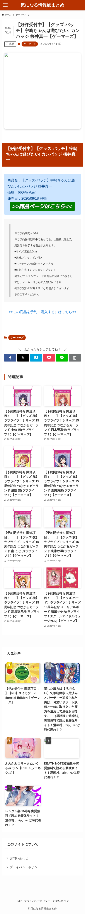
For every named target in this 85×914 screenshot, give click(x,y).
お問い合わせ (19, 858)
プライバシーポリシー (25, 867)
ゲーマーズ (30, 44)
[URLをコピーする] (75, 358)
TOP (19, 900)
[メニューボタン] (5, 5)
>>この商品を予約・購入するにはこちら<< (42, 312)
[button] (10, 358)
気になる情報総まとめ (42, 5)
